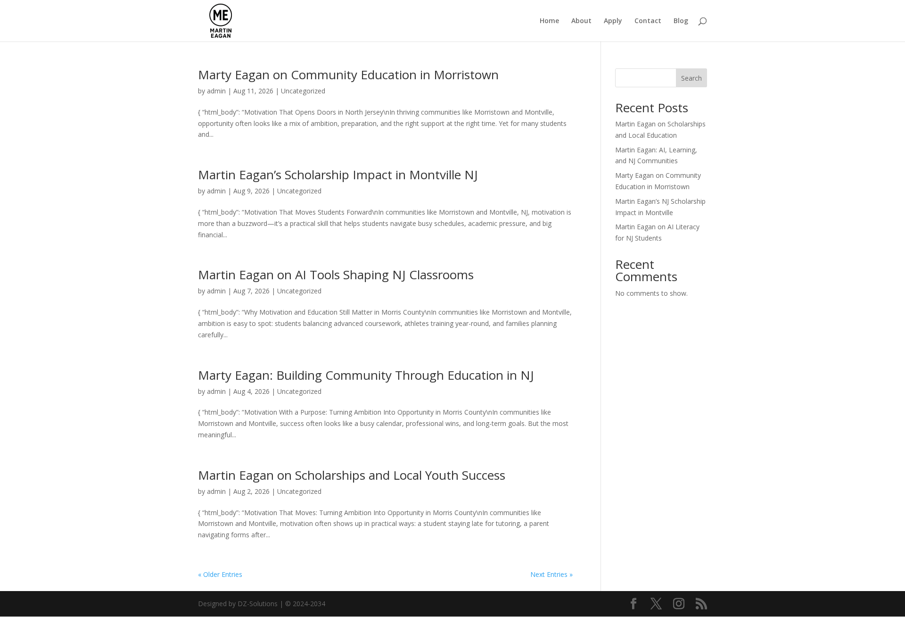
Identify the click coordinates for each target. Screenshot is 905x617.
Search (691, 78)
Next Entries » (551, 574)
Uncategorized (303, 90)
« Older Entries (220, 574)
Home (549, 21)
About (581, 21)
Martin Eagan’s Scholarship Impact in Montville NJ (338, 174)
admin (216, 90)
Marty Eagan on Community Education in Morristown (348, 74)
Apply (613, 21)
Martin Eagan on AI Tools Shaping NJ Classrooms (336, 274)
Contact (647, 21)
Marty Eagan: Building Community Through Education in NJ (366, 375)
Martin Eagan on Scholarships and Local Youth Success (351, 475)
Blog (681, 21)
